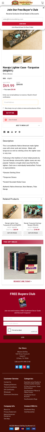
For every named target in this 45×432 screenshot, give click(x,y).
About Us (7, 409)
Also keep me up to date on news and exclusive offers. (23, 108)
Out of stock (12, 233)
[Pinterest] (19, 132)
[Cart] (43, 2)
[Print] (12, 132)
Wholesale (7, 392)
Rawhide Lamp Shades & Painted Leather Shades (32, 383)
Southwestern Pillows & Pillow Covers (32, 391)
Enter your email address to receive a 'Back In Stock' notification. (20, 96)
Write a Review (8, 74)
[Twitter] (15, 132)
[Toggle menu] (3, 3)
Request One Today (22, 281)
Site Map (7, 418)
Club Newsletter (29, 412)
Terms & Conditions (10, 387)
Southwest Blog (29, 409)
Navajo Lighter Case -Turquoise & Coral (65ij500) (12, 224)
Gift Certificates (9, 389)
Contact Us (7, 382)
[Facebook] (4, 132)
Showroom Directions (11, 394)
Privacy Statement (10, 412)
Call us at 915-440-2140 (22, 362)
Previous (38, 199)
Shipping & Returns (10, 384)
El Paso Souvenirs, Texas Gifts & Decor (32, 387)
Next (41, 199)
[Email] (8, 132)
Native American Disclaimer (9, 415)
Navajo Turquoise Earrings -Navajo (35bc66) (33, 224)
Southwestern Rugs (30, 399)
